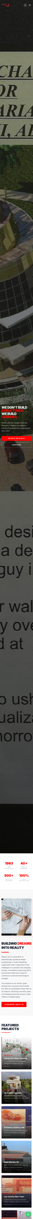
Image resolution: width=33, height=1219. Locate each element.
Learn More (16, 445)
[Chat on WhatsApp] (28, 1214)
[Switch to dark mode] (25, 5)
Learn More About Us (14, 1004)
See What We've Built (16, 438)
